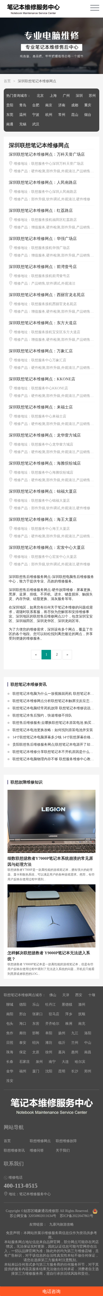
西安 (78, 995)
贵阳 (9, 105)
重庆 (87, 105)
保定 (22, 1052)
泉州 (39, 1062)
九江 (74, 1033)
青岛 (22, 105)
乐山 (35, 1004)
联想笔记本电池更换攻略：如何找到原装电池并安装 (52, 730)
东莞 (9, 115)
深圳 (79, 96)
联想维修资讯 (14, 1150)
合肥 (35, 105)
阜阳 (48, 1033)
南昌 (87, 1052)
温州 (22, 115)
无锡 (22, 124)
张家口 (37, 1014)
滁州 (81, 1004)
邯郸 (35, 1033)
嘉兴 (61, 1052)
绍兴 (35, 1043)
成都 (74, 105)
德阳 (22, 1004)
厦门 (35, 1071)
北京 (40, 96)
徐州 (48, 1052)
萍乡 (68, 1014)
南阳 (9, 1014)
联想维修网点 (40, 1141)
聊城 (9, 1004)
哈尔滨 (80, 1062)
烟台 (87, 115)
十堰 (91, 995)
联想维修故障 (66, 1141)
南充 (81, 1023)
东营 (35, 1023)
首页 (7, 81)
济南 (61, 105)
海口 (22, 1023)
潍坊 (48, 1043)
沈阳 (48, 1071)
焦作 (9, 1033)
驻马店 (54, 1014)
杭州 (48, 115)
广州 (66, 96)
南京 (48, 105)
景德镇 (67, 1004)
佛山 (52, 995)
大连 (65, 1062)
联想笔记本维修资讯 (28, 684)
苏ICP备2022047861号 (76, 1216)
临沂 (61, 1043)
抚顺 (81, 1014)
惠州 (74, 1052)
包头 (9, 1023)
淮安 (9, 1081)
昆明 (61, 1071)
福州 (22, 1071)
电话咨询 (51, 1291)
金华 (9, 1071)
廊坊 (22, 1033)
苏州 (92, 96)
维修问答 (37, 1150)
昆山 (74, 115)
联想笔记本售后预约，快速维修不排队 (42, 715)
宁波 (35, 115)
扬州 (61, 1033)
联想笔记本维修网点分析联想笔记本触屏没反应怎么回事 (56, 701)
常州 (61, 115)
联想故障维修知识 (26, 782)
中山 (87, 1043)
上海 (53, 96)
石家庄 (24, 1062)
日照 (9, 1043)
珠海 (9, 1052)
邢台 (22, 1014)
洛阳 (87, 1033)
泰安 (22, 1043)
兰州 (74, 1043)
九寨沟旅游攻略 (61, 1224)
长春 (9, 1062)
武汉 (35, 124)
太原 (35, 1052)
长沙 (74, 1071)
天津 (65, 995)
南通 (9, 124)
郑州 (87, 1071)
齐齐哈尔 (52, 1023)
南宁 (52, 1062)
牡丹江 (50, 1004)
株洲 (68, 1023)
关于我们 (63, 1150)
